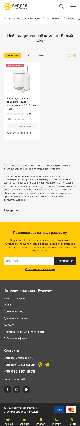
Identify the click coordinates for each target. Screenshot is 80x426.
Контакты (10, 325)
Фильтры (12, 55)
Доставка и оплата (16, 318)
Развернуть (11, 210)
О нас (7, 304)
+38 (19, 358)
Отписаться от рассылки (40, 269)
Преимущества (13, 311)
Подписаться (65, 260)
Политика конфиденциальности (24, 331)
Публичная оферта (15, 338)
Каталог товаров (14, 298)
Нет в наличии (22, 126)
